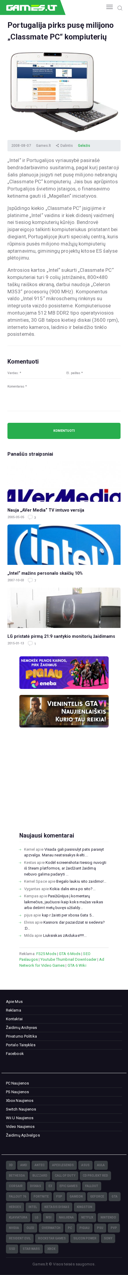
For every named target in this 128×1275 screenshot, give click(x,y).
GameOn (76, 1196)
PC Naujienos (17, 1083)
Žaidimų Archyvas (21, 1027)
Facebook (15, 1053)
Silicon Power (84, 1238)
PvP (114, 1228)
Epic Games (69, 1186)
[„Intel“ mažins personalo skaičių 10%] (64, 544)
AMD (23, 1165)
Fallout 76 (17, 1196)
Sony (108, 1238)
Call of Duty (65, 1175)
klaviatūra (18, 1217)
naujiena (66, 1217)
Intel (33, 1207)
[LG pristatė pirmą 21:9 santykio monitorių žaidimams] (64, 608)
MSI (48, 1217)
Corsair (16, 1186)
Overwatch (51, 1228)
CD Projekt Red (95, 1175)
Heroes (15, 1207)
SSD (12, 1248)
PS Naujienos (17, 1092)
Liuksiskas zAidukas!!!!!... (65, 935)
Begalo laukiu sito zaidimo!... (81, 881)
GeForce (97, 1196)
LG (36, 1217)
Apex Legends (63, 1165)
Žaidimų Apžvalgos (23, 1135)
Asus (85, 1165)
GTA (115, 1196)
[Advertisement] (64, 789)
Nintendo (108, 1217)
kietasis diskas (56, 1207)
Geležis (84, 146)
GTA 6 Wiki (77, 965)
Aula (101, 1165)
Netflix (87, 1217)
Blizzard (39, 1175)
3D (11, 1165)
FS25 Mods (46, 953)
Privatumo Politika (21, 1036)
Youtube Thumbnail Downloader (68, 959)
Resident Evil (20, 1238)
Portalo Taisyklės (20, 1045)
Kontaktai (14, 1019)
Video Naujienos (20, 1126)
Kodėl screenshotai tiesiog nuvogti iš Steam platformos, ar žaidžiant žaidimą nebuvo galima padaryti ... (65, 868)
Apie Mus (14, 1001)
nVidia (14, 1228)
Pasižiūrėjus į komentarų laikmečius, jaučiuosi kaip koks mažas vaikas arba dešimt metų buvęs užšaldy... (63, 902)
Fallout (91, 1186)
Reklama (13, 1010)
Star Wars (31, 1248)
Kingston (84, 1207)
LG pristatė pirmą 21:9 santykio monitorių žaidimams (61, 636)
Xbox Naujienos (19, 1100)
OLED (30, 1228)
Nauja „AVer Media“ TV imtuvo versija (45, 510)
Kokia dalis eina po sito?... (73, 889)
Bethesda (17, 1175)
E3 (50, 1186)
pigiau (84, 1228)
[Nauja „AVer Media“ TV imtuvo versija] (64, 481)
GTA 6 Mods (69, 953)
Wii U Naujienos (20, 1118)
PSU (100, 1228)
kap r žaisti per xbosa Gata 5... (68, 915)
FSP (59, 1196)
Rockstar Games (52, 1238)
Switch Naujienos (21, 1109)
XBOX (51, 1248)
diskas (35, 1186)
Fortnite (41, 1196)
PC (70, 1228)
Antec (40, 1165)
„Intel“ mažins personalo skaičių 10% (45, 573)
